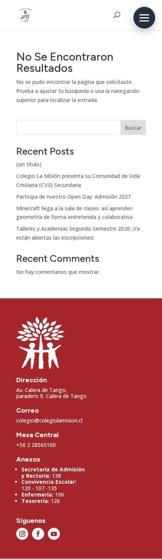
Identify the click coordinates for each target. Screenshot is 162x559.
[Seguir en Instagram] (22, 534)
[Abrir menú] (144, 18)
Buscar (133, 127)
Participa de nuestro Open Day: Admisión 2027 (73, 196)
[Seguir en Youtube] (54, 534)
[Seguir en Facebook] (38, 534)
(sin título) (28, 164)
